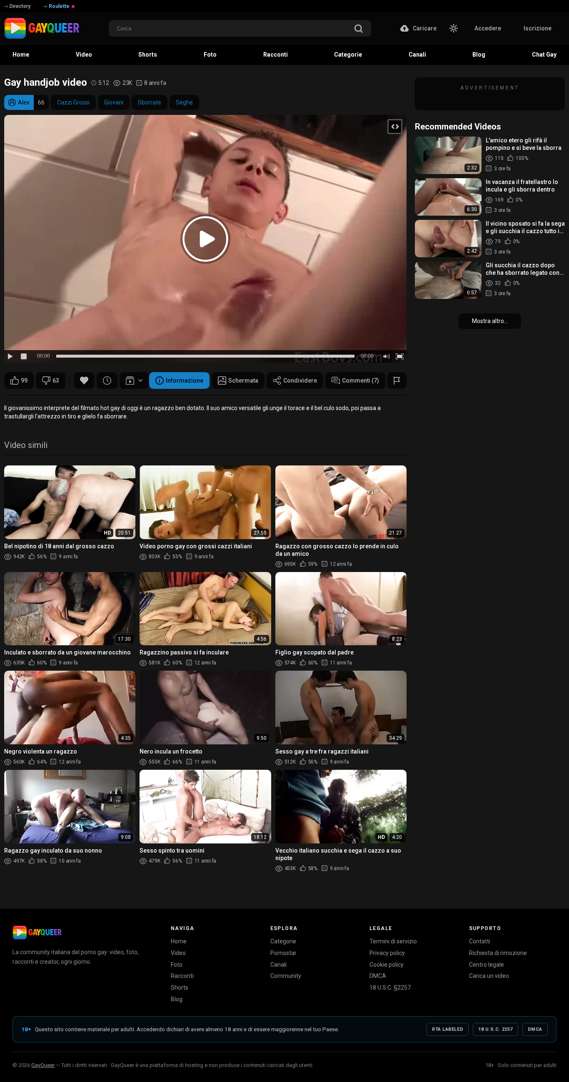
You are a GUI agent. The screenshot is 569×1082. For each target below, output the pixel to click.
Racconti (182, 976)
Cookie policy (386, 964)
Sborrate (149, 102)
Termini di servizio (393, 941)
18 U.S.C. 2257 (495, 1029)
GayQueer (43, 1065)
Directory (20, 6)
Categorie (283, 941)
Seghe (184, 102)
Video (178, 953)
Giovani (113, 102)
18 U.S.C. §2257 (390, 987)
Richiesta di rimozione (498, 953)
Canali (278, 964)
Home (179, 941)
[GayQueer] (37, 932)
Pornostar (283, 953)
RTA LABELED (447, 1029)
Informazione (184, 380)
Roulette (59, 6)
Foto (176, 964)
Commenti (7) (360, 380)
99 (24, 380)
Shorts (179, 987)
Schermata (243, 380)
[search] (358, 29)
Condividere (300, 380)
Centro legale (486, 964)
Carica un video (489, 976)
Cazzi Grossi (73, 102)
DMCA (377, 976)
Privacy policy (387, 953)
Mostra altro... (490, 321)
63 (55, 380)
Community (285, 976)
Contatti (479, 941)
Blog (176, 999)
